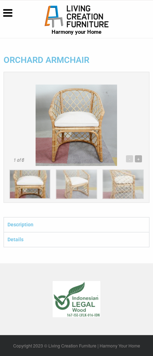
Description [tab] (20, 224)
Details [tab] (15, 239)
